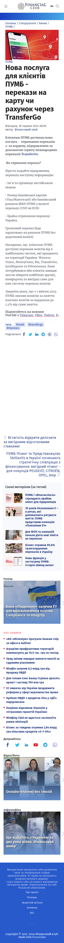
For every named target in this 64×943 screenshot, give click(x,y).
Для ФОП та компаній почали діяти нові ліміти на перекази (41, 535)
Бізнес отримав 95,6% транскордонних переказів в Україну (40, 548)
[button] (57, 6)
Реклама (32, 897)
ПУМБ (9, 62)
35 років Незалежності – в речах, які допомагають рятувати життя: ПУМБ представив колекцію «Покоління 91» (41, 517)
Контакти (32, 907)
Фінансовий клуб (26, 129)
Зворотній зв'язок (32, 902)
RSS (32, 912)
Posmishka (39, 937)
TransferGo (29, 154)
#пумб (20, 324)
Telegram (26, 315)
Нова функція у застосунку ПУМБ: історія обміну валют (39, 561)
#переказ (13, 328)
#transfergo (35, 324)
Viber (38, 315)
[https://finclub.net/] (31, 6)
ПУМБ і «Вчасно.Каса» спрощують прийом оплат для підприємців (40, 498)
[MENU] (6, 6)
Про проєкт (32, 892)
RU (52, 6)
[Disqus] (32, 385)
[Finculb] (8, 745)
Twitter (49, 315)
